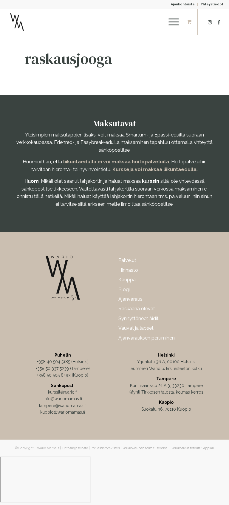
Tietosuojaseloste (75, 448)
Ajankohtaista (182, 4)
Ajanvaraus (130, 299)
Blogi (124, 289)
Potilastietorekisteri (105, 448)
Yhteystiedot (212, 4)
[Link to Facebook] (218, 22)
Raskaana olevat (136, 308)
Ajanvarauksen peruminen (146, 338)
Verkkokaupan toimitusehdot (145, 448)
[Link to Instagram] (209, 22)
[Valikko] (171, 22)
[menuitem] (183, 4)
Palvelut (127, 260)
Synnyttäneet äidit (138, 318)
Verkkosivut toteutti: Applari (192, 448)
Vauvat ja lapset (136, 328)
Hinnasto (128, 270)
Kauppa (127, 280)
